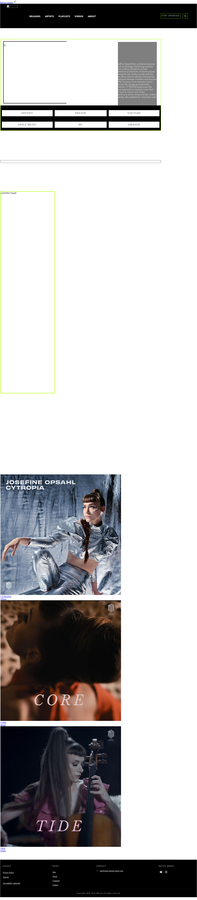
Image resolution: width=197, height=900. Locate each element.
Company (56, 881)
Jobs (54, 872)
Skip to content (6, 2)
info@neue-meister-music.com (111, 871)
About (55, 876)
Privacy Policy (8, 873)
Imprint (6, 877)
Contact (55, 885)
